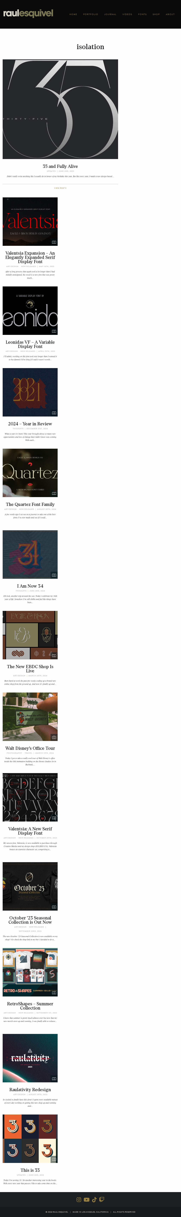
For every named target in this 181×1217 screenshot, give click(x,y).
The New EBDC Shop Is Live (30, 668)
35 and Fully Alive (60, 166)
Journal (110, 14)
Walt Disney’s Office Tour (30, 748)
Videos (127, 14)
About (170, 14)
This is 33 (30, 1170)
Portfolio (90, 14)
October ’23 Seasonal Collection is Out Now (30, 920)
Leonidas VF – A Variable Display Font (30, 344)
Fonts (142, 14)
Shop (156, 14)
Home (73, 14)
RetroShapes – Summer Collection (30, 1006)
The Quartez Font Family (30, 504)
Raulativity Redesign (30, 1089)
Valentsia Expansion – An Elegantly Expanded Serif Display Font (30, 257)
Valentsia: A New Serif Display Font (30, 831)
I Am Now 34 (30, 586)
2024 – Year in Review (30, 424)
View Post (59, 188)
